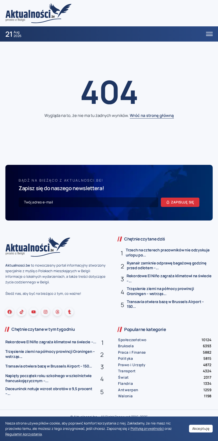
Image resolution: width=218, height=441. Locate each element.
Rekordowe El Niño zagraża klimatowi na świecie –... (169, 278)
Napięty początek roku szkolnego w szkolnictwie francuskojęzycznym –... (48, 378)
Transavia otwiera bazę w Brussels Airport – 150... (165, 304)
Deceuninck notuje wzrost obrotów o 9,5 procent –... (48, 391)
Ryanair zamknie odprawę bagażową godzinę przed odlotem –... (167, 265)
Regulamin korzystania (23, 434)
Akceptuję (201, 428)
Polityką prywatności (147, 428)
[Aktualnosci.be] (38, 13)
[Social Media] (9, 312)
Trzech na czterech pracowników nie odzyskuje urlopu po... (167, 252)
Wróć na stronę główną (152, 115)
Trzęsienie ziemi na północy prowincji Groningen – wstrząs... (160, 291)
